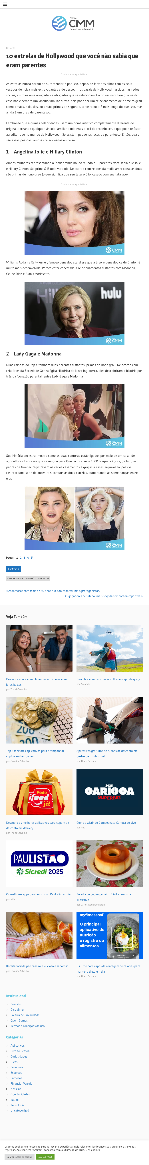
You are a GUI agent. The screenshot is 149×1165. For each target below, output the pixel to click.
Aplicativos (18, 1045)
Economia (17, 1067)
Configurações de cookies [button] (19, 1156)
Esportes (16, 1072)
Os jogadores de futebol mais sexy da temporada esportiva (102, 596)
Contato (16, 1004)
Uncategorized (20, 1110)
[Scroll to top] (143, 1159)
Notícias (16, 1089)
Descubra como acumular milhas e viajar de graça (108, 679)
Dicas (14, 1062)
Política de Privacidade (25, 1015)
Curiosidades (19, 1056)
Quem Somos (19, 1020)
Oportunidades (20, 1094)
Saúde (15, 1100)
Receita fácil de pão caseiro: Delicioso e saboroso (37, 966)
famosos (31, 578)
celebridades (15, 578)
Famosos (13, 569)
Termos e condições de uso (28, 1026)
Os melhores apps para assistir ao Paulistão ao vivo (39, 894)
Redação (10, 48)
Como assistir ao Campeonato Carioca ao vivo (106, 822)
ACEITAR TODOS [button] (45, 1157)
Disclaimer (17, 1009)
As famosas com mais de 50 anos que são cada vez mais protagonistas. (54, 591)
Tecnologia (18, 1105)
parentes (43, 578)
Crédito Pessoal (20, 1051)
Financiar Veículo (21, 1083)
